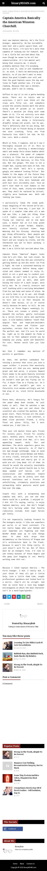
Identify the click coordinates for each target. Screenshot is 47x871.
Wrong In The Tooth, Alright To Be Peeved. (28, 666)
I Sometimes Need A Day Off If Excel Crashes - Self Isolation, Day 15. (27, 790)
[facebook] (13, 829)
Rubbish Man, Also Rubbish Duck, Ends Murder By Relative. (28, 655)
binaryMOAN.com (23, 3)
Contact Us (31, 864)
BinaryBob (8, 31)
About (22, 864)
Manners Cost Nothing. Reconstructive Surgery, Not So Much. (28, 765)
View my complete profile (24, 849)
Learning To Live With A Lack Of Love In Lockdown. (28, 644)
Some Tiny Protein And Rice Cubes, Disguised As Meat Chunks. (26, 778)
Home (5, 11)
